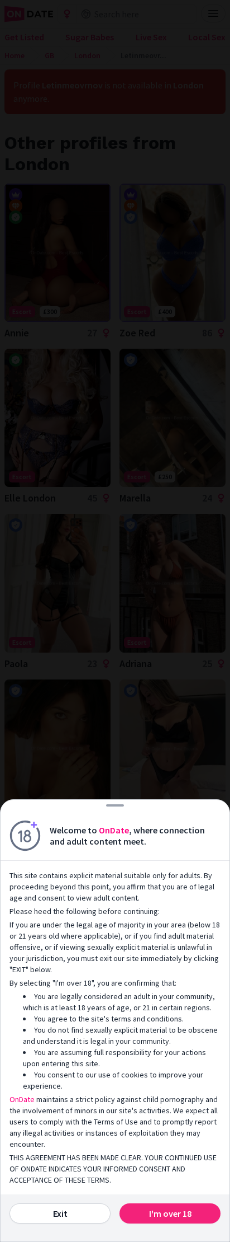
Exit (60, 1213)
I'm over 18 (170, 1213)
